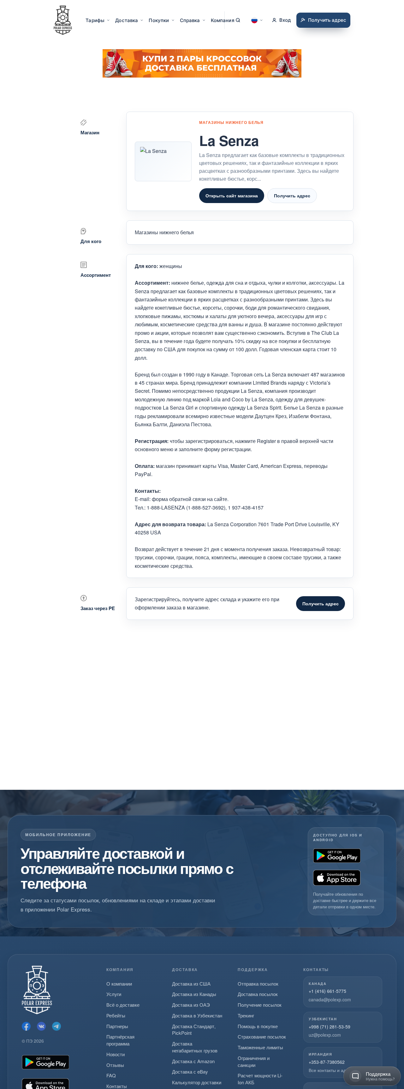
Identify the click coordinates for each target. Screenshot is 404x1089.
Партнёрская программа (120, 1040)
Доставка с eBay (190, 1071)
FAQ (111, 1075)
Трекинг (246, 1015)
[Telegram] (56, 1026)
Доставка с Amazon (193, 1061)
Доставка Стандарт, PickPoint (194, 1029)
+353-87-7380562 (327, 1062)
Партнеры (117, 1026)
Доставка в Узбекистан (197, 1015)
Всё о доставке (123, 1004)
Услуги (113, 994)
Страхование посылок (262, 1036)
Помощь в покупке (258, 1026)
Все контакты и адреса (332, 1070)
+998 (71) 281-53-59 (329, 1026)
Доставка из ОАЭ (191, 1004)
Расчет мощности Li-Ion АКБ (260, 1079)
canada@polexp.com (330, 999)
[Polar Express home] (63, 20)
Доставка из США (191, 983)
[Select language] (257, 20)
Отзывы (115, 1065)
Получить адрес (292, 195)
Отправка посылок (258, 983)
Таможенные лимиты (260, 1047)
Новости (115, 1054)
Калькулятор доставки (196, 1082)
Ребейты (115, 1015)
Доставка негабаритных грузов (194, 1047)
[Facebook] (26, 1026)
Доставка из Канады (194, 994)
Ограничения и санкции (254, 1061)
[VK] (41, 1026)
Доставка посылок (258, 994)
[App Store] (336, 877)
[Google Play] (336, 855)
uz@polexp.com (325, 1035)
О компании (119, 983)
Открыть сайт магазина (231, 195)
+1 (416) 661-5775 (327, 991)
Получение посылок (260, 1004)
